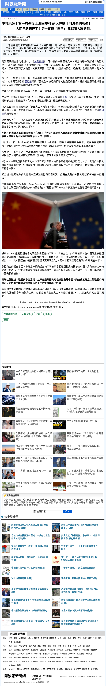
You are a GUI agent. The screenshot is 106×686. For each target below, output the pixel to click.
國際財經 (57, 12)
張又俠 (99, 500)
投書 (64, 646)
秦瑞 (31, 302)
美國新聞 (22, 12)
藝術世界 (93, 650)
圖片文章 (88, 654)
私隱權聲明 (91, 676)
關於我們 (63, 676)
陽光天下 (77, 669)
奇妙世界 (83, 661)
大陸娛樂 (17, 657)
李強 (38, 502)
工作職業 (68, 650)
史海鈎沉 (25, 650)
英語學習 (54, 654)
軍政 (14, 12)
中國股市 (23, 502)
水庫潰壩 (61, 500)
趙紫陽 (20, 505)
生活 (26, 9)
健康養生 (17, 650)
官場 (83, 12)
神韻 (24, 500)
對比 (69, 646)
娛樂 (42, 9)
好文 (59, 646)
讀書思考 (46, 654)
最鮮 (10, 661)
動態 (39, 646)
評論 (19, 9)
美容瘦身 (12, 654)
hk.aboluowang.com (51, 2)
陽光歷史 (60, 669)
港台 (48, 15)
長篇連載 (80, 654)
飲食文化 (17, 661)
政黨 (49, 646)
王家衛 (35, 505)
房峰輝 (99, 502)
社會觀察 (34, 661)
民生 (89, 12)
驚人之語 (32, 646)
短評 (54, 646)
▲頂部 (100, 676)
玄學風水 (59, 650)
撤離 (47, 314)
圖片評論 (86, 646)
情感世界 (25, 661)
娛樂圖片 (76, 657)
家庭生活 (34, 650)
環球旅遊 (92, 661)
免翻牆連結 (95, 2)
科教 (77, 12)
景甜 (29, 500)
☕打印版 (86, 18)
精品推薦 (68, 657)
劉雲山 (92, 502)
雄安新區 (58, 502)
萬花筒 (76, 661)
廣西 (19, 500)
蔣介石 (67, 502)
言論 (15, 646)
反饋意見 (72, 676)
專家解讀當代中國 (38, 669)
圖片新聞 (17, 642)
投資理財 (29, 654)
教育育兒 (76, 650)
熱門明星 (34, 657)
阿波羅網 (43, 302)
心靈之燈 (42, 650)
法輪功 (7, 502)
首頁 (4, 9)
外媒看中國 (23, 646)
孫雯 (51, 502)
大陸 (30, 12)
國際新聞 (47, 12)
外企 (38, 314)
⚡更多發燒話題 (11, 495)
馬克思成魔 (50, 500)
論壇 (49, 9)
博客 (56, 9)
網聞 (71, 12)
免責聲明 (81, 676)
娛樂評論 (59, 657)
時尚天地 (59, 661)
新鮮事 (34, 9)
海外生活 (51, 650)
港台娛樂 (42, 657)
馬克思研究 (50, 669)
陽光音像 (94, 669)
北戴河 (74, 502)
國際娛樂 (51, 657)
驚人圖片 (12, 669)
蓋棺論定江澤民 (23, 669)
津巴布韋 (83, 502)
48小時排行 (11, 516)
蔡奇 (6, 505)
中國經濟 (37, 12)
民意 (79, 646)
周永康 (27, 505)
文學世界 (71, 654)
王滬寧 (32, 502)
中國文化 (85, 650)
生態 (42, 15)
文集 (44, 646)
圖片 (61, 15)
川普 (34, 500)
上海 (64, 97)
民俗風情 (12, 665)
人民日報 (39, 61)
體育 (101, 12)
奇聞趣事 (68, 661)
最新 (6, 12)
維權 (95, 12)
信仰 (54, 15)
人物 (65, 12)
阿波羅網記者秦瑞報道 (18, 40)
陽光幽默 (68, 669)
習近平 (28, 81)
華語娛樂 (25, 657)
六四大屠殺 (89, 500)
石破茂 (44, 502)
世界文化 (37, 654)
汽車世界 (42, 661)
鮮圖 (19, 665)
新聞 (11, 9)
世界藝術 (63, 654)
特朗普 (14, 502)
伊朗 (6, 500)
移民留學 (51, 661)
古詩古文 (20, 654)
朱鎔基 (12, 500)
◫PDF (101, 18)
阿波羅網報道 (10, 314)
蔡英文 (12, 505)
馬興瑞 (40, 500)
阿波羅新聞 (15, 4)
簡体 (87, 2)
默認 (101, 40)
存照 (74, 646)
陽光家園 (85, 669)
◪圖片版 (94, 18)
